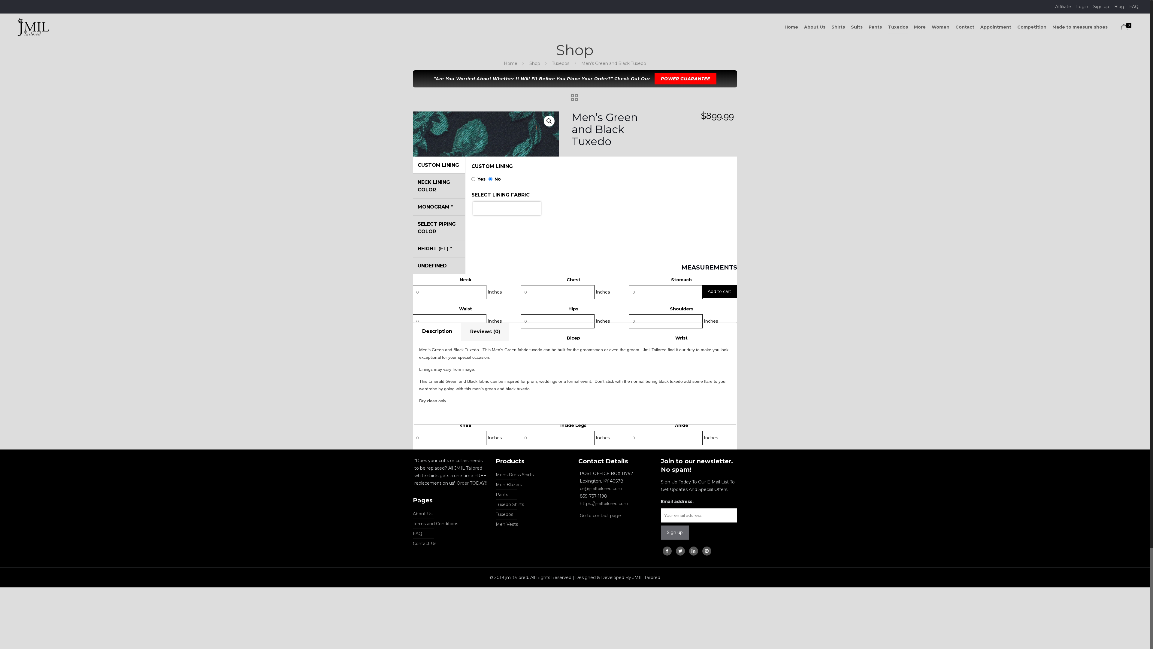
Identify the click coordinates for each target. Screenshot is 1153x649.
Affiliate (1063, 6)
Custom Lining (492, 166)
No (498, 179)
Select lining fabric (500, 195)
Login (1082, 6)
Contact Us (424, 543)
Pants (502, 494)
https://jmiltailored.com (604, 503)
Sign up (1101, 6)
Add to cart (719, 291)
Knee (465, 425)
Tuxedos (560, 63)
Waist (465, 309)
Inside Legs (573, 425)
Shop (534, 63)
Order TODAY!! (472, 483)
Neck (465, 279)
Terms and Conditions (435, 523)
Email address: (677, 501)
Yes (481, 179)
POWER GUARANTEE (685, 78)
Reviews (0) (485, 331)
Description (437, 331)
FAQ (1134, 6)
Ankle (681, 425)
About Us (422, 513)
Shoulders (681, 309)
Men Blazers (509, 484)
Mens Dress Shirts (515, 474)
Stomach (681, 279)
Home (510, 63)
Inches (495, 292)
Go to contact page (600, 515)
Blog (1119, 6)
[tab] (437, 331)
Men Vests (507, 524)
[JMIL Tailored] (33, 27)
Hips (573, 309)
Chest (573, 279)
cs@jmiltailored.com (601, 488)
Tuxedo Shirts (510, 504)
